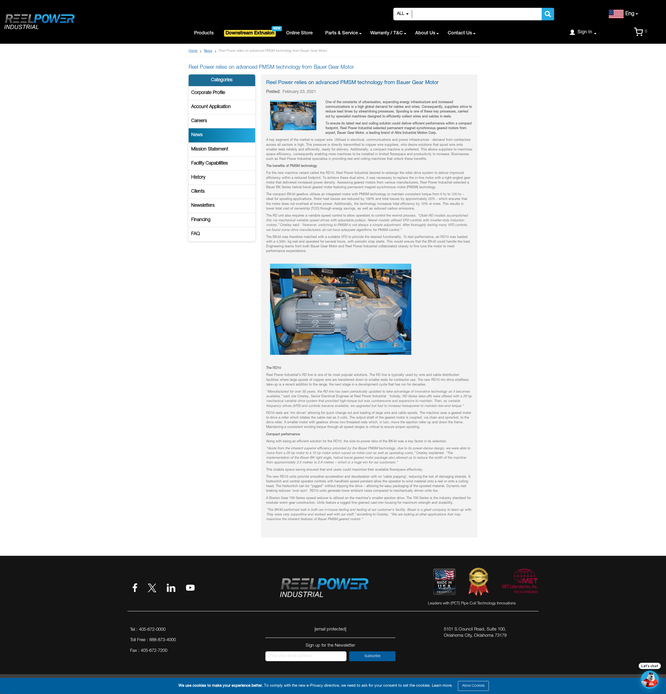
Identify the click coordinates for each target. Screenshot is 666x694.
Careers (199, 121)
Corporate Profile (208, 93)
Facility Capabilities (209, 163)
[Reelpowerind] (39, 22)
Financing (200, 220)
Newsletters (203, 205)
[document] (334, 686)
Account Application (211, 107)
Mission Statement (209, 149)
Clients (198, 191)
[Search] (548, 14)
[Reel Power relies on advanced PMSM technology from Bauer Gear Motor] (293, 129)
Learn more (442, 686)
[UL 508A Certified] (520, 582)
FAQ (195, 234)
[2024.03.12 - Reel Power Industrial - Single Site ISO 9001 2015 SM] (478, 582)
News (208, 51)
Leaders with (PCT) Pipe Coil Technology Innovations (472, 603)
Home (193, 51)
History (198, 177)
